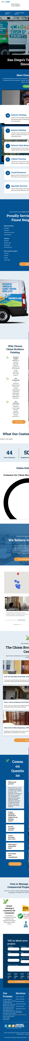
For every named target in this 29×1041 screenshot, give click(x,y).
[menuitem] (8, 12)
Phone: (9, 952)
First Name (10, 946)
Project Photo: (9, 974)
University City (8, 247)
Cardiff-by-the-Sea (9, 232)
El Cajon (6, 255)
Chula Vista (7, 260)
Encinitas (6, 230)
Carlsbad (6, 228)
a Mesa (6, 253)
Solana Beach (7, 234)
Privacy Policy (20, 1034)
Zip (8, 958)
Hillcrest (6, 240)
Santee (6, 257)
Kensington (7, 245)
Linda (20, 624)
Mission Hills (7, 243)
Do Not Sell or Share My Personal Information (15, 1037)
